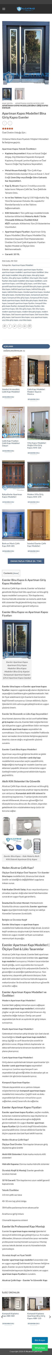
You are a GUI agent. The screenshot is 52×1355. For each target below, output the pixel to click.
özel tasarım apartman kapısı (22, 314)
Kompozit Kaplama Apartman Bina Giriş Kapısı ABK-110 (36, 1315)
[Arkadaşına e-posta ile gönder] (19, 326)
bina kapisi (34, 278)
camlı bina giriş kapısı (24, 283)
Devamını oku (8, 397)
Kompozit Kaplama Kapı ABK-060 (10, 1314)
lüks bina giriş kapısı (23, 309)
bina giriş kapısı (25, 275)
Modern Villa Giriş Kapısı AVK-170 (35, 495)
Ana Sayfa (7, 103)
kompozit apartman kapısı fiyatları (21, 303)
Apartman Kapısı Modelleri (29, 103)
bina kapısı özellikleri (34, 281)
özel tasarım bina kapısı (20, 317)
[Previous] (6, 52)
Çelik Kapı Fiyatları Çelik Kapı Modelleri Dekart (11, 443)
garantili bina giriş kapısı (32, 286)
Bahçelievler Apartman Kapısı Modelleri (12, 495)
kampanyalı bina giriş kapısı (18, 298)
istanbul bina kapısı (22, 295)
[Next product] (4, 123)
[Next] (45, 52)
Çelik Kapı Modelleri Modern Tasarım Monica (36, 391)
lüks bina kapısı (38, 309)
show (15, 573)
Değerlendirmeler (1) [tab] (14, 351)
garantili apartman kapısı (12, 286)
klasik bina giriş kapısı (29, 300)
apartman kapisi (16, 269)
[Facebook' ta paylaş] (9, 326)
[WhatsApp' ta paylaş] (4, 326)
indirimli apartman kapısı (21, 289)
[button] (3, 8)
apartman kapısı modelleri (12, 272)
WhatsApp (40, 1347)
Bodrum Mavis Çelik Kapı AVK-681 (11, 544)
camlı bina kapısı (39, 283)
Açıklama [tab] (8, 346)
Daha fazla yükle (26, 561)
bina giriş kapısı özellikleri (19, 278)
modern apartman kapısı (11, 312)
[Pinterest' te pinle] (24, 326)
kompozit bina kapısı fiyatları (29, 306)
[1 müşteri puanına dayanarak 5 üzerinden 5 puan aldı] (26, 128)
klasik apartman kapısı (11, 300)
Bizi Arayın (40, 1340)
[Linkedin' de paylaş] (29, 326)
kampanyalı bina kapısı (39, 298)
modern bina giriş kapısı (31, 312)
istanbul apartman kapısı (33, 292)
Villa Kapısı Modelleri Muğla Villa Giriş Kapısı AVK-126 (36, 445)
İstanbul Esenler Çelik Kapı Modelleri (36, 544)
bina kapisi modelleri (17, 281)
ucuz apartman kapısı (39, 317)
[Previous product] (10, 123)
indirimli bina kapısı (14, 292)
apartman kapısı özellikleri (33, 272)
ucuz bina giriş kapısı (10, 320)
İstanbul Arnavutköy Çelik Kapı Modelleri (11, 390)
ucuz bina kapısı (25, 320)
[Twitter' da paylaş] (14, 326)
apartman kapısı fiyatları (33, 269)
